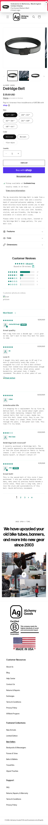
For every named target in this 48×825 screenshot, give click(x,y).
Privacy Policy (11, 708)
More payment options (24, 176)
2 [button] (20, 497)
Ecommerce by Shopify (35, 820)
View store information (15, 191)
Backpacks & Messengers (16, 748)
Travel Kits (10, 765)
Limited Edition (12, 736)
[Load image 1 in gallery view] (12, 76)
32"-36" (10, 121)
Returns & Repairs (13, 690)
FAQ (7, 787)
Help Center (10, 678)
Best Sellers (10, 742)
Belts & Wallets (12, 759)
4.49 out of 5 (29, 264)
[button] (7, 17)
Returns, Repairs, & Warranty (17, 793)
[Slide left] (4, 76)
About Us (9, 667)
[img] (8, 320)
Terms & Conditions (13, 702)
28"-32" (25, 115)
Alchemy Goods (15, 820)
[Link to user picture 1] (9, 383)
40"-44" (10, 127)
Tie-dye (11, 143)
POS (22, 820)
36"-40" (25, 121)
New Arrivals (11, 730)
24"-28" (10, 115)
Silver (9, 137)
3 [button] (24, 497)
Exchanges (10, 696)
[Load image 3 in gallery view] (24, 76)
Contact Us (10, 684)
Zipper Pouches (12, 771)
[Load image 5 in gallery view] (35, 76)
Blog (8, 673)
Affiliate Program (12, 714)
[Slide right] (44, 76)
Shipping (5, 98)
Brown (23, 137)
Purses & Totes (12, 753)
